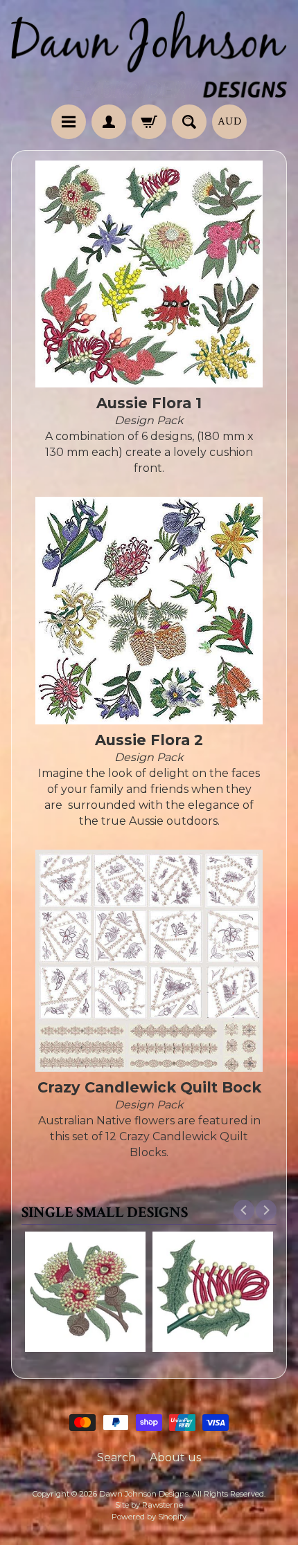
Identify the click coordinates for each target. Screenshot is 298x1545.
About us (175, 1457)
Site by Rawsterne (149, 1505)
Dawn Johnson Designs (144, 1494)
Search (116, 1457)
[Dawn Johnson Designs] (149, 54)
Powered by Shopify (149, 1516)
